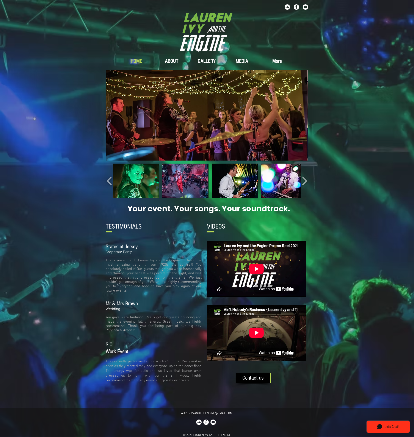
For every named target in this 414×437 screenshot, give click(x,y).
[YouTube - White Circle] (305, 7)
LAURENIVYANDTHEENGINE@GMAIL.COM (206, 413)
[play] (299, 156)
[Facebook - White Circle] (296, 7)
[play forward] (304, 180)
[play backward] (109, 180)
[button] (207, 115)
